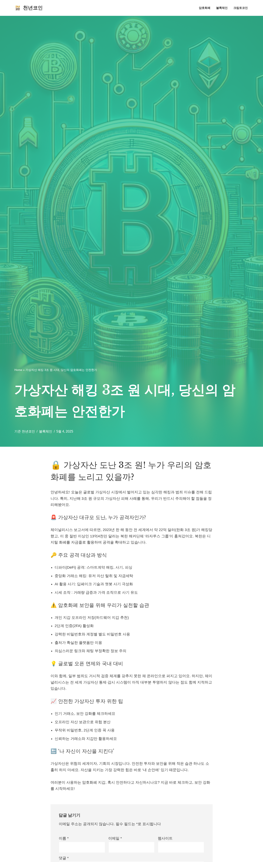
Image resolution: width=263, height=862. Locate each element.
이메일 (115, 838)
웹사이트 (165, 838)
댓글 (64, 858)
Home (18, 369)
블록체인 (222, 7)
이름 (64, 838)
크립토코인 (240, 7)
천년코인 (28, 431)
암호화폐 (204, 7)
